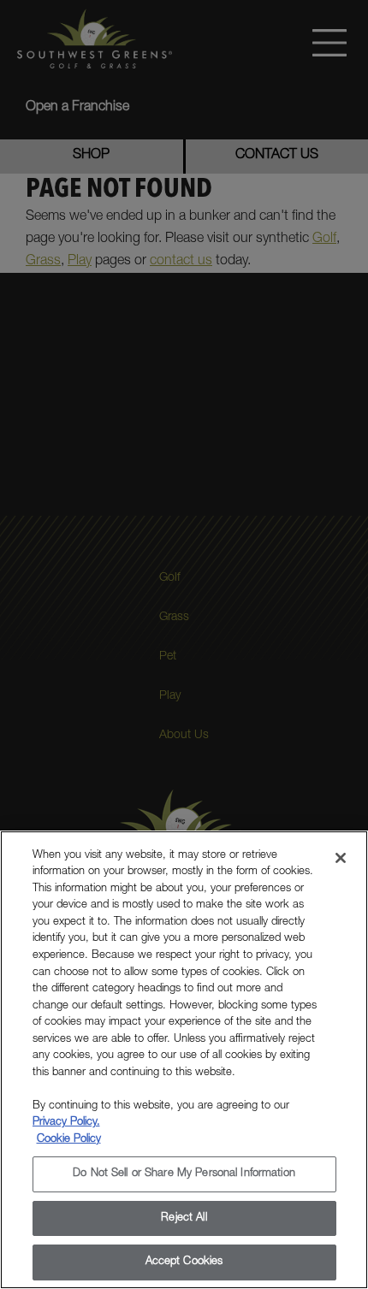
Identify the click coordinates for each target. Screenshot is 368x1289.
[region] (184, 1060)
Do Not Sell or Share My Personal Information (184, 1174)
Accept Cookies (184, 1262)
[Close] (340, 858)
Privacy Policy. (66, 1122)
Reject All (183, 1218)
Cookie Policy (69, 1139)
